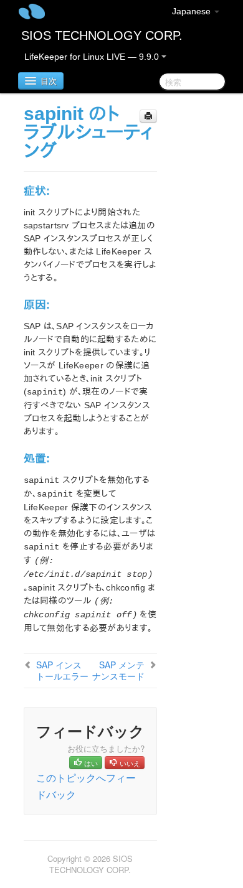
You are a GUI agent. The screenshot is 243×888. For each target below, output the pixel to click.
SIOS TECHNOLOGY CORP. (102, 35)
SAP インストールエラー (62, 670)
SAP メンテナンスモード (118, 670)
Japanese (192, 11)
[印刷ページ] (148, 116)
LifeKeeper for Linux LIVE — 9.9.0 (92, 57)
